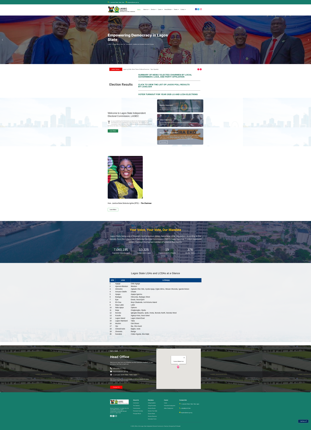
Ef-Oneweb (177, 426)
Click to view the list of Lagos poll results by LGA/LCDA (164, 85)
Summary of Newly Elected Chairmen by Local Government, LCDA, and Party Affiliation (165, 76)
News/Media (167, 9)
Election (153, 9)
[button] (2, 40)
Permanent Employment (169, 405)
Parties (176, 9)
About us (145, 9)
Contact (183, 9)
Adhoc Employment (168, 408)
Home (138, 9)
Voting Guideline (151, 403)
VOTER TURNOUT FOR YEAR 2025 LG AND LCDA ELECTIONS (168, 94)
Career (159, 9)
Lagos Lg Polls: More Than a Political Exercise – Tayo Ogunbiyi (140, 69)
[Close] (184, 358)
